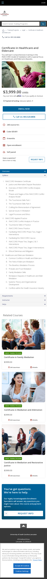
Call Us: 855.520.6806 (11, 37)
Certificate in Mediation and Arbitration (23, 410)
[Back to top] (23, 534)
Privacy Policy (37, 560)
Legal (23, 30)
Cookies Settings (22, 571)
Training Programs (13, 30)
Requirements (7, 296)
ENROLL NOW (24, 109)
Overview (6, 171)
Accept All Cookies (22, 566)
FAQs (4, 304)
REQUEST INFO (37, 159)
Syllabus (5, 175)
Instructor (6, 300)
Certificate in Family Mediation (19, 357)
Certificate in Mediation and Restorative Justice (23, 464)
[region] (22, 560)
